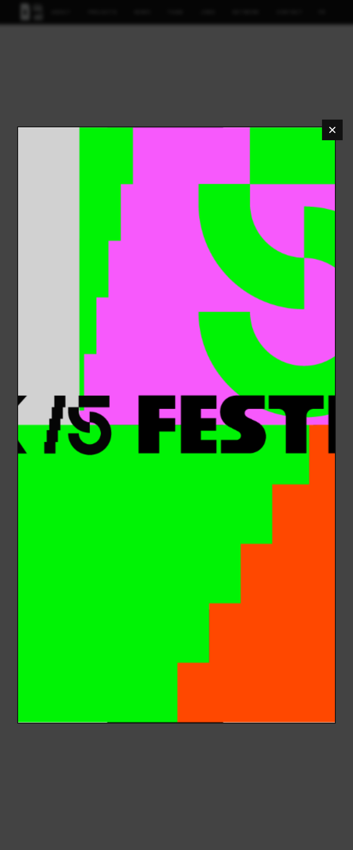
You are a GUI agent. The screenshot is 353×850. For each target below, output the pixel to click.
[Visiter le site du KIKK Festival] (176, 424)
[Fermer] (332, 130)
